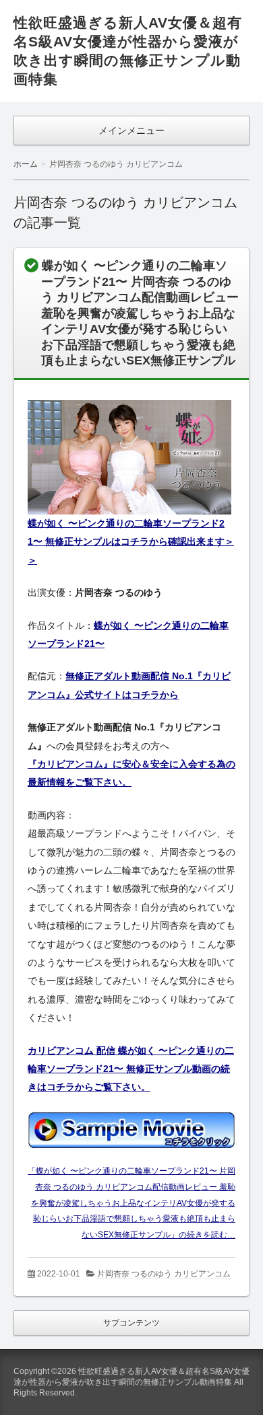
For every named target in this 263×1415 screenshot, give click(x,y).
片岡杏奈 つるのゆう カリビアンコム (164, 1273)
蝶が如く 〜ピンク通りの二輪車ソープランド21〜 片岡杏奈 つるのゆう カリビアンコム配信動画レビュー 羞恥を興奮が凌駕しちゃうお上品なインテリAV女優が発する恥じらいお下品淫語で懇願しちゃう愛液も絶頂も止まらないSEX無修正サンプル (140, 313)
